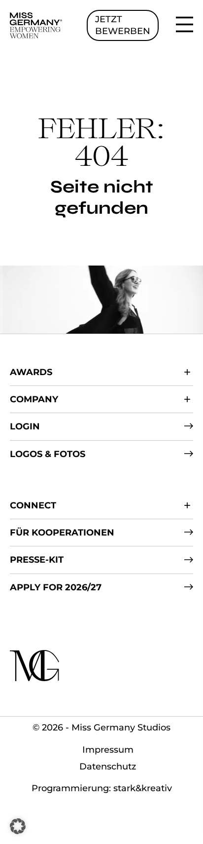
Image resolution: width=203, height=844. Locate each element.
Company (34, 399)
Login (25, 426)
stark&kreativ (142, 788)
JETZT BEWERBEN (122, 25)
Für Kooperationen (62, 532)
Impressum (108, 749)
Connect (33, 505)
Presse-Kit (37, 559)
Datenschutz (107, 766)
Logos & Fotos (47, 454)
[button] (17, 826)
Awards (31, 372)
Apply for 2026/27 (56, 587)
